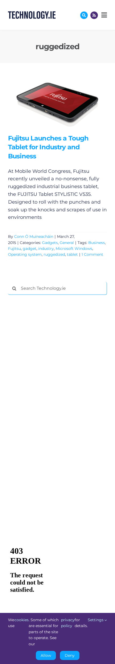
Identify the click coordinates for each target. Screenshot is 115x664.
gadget (29, 248)
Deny (70, 655)
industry (46, 248)
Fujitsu (14, 248)
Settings (96, 619)
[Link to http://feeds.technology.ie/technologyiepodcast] (94, 15)
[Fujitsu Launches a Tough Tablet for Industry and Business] (57, 103)
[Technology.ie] (32, 14)
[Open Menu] (103, 15)
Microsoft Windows (74, 248)
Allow (46, 655)
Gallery (65, 103)
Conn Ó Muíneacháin (33, 236)
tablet (72, 254)
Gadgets (50, 242)
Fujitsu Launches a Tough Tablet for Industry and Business (49, 103)
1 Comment (92, 254)
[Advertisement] (48, 380)
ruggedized (54, 254)
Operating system (25, 254)
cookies (21, 619)
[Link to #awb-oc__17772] (84, 15)
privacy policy (68, 622)
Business (96, 242)
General (67, 242)
